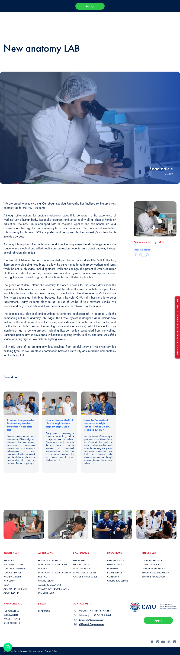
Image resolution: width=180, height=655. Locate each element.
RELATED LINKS (114, 572)
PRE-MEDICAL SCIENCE (49, 560)
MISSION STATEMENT (14, 568)
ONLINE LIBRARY (46, 580)
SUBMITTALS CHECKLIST (84, 572)
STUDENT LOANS (12, 622)
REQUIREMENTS (81, 564)
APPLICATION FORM (82, 568)
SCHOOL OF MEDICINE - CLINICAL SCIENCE (54, 574)
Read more (44, 610)
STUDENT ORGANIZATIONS (155, 572)
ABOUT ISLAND (11, 592)
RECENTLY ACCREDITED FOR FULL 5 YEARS (177, 327)
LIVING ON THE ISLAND (153, 568)
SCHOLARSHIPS (11, 614)
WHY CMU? (9, 580)
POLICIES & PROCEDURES (85, 576)
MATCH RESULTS (46, 592)
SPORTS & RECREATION (153, 576)
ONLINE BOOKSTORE (117, 580)
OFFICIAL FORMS (115, 560)
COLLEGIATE (113, 576)
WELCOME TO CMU (13, 564)
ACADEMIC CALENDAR (49, 584)
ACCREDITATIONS (12, 576)
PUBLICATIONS (114, 564)
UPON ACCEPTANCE (152, 560)
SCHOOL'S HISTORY (13, 572)
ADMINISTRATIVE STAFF (15, 588)
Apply (90, 6)
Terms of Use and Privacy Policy (43, 651)
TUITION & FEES (11, 610)
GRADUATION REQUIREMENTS (53, 588)
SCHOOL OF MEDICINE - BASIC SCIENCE (53, 566)
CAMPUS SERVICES (151, 564)
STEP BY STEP (79, 560)
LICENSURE (112, 568)
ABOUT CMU (10, 560)
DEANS (7, 584)
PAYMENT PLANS (12, 618)
